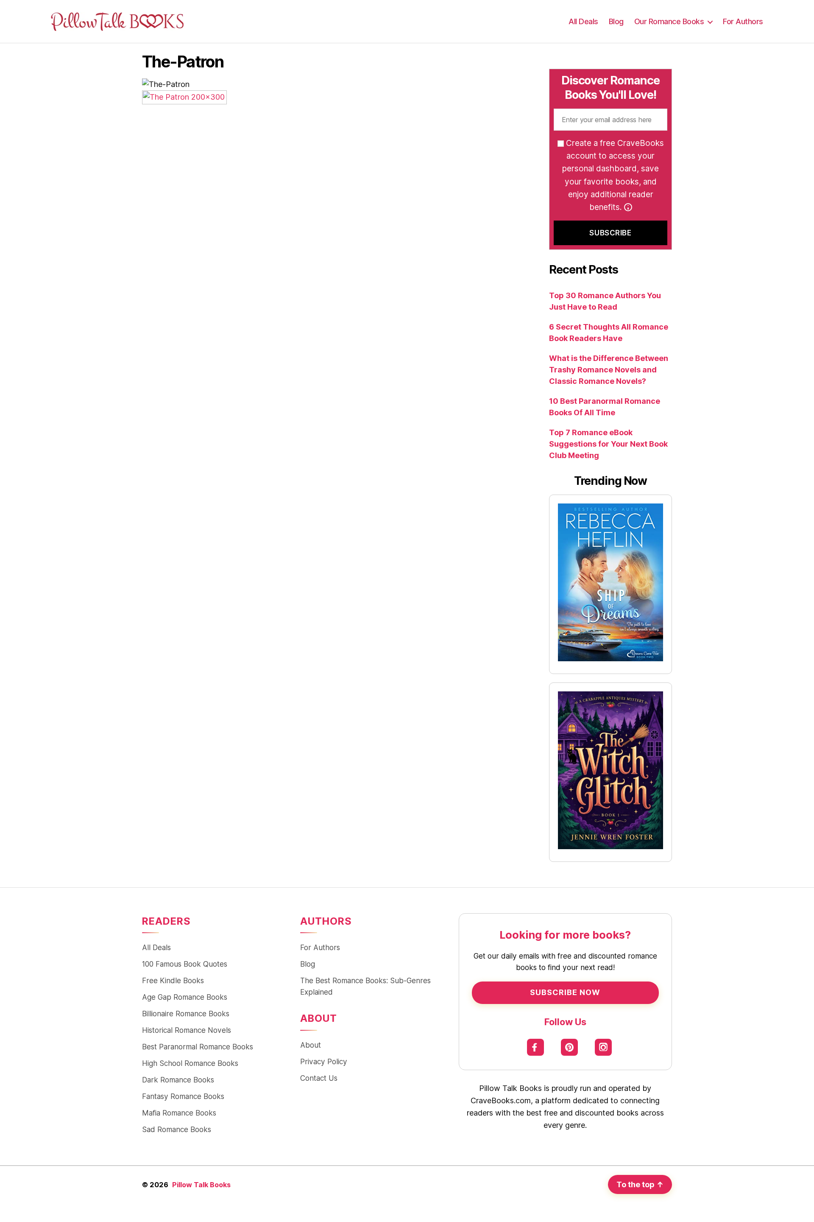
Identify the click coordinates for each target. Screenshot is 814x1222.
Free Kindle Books (173, 980)
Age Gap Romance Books (184, 997)
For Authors (743, 21)
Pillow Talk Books (201, 1184)
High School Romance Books (190, 1063)
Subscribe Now (565, 992)
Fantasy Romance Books (183, 1096)
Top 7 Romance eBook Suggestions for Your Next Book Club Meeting (608, 444)
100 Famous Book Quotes (184, 963)
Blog (616, 21)
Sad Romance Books (176, 1129)
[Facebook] (535, 1047)
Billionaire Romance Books (185, 1013)
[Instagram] (603, 1047)
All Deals (583, 21)
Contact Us (318, 1078)
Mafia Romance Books (179, 1112)
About (310, 1044)
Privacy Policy (323, 1061)
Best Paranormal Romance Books (197, 1046)
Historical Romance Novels (186, 1030)
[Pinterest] (569, 1047)
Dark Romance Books (178, 1079)
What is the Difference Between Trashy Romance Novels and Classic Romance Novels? (608, 370)
